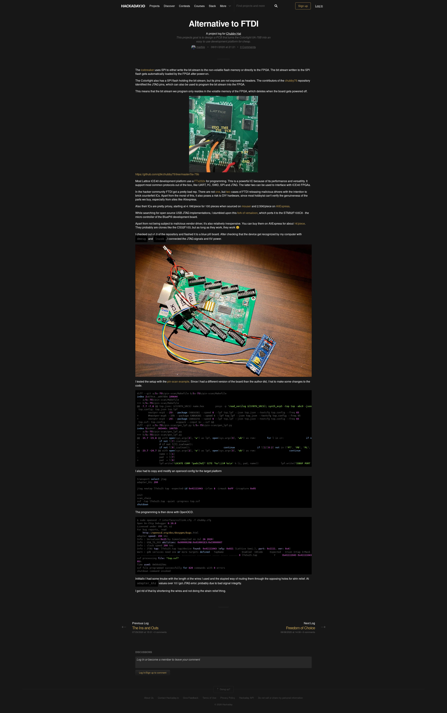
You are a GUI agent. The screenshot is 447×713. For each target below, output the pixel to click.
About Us (149, 697)
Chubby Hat (233, 33)
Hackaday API (246, 697)
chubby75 (291, 80)
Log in (319, 6)
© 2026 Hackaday (223, 704)
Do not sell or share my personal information (280, 697)
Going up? (224, 689)
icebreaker (147, 70)
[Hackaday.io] (133, 6)
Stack (212, 6)
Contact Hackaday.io (168, 697)
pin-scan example (178, 381)
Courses (199, 6)
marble (200, 47)
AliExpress (283, 206)
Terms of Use (209, 697)
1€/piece (299, 223)
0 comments (160, 632)
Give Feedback (190, 697)
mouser (246, 206)
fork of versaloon (247, 213)
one (217, 192)
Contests (184, 6)
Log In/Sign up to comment (152, 672)
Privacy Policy (227, 697)
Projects (154, 6)
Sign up (303, 6)
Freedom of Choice (300, 627)
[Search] (276, 5)
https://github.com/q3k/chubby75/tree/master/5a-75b (167, 174)
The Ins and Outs (145, 627)
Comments (248, 47)
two (228, 192)
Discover (169, 6)
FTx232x (199, 181)
